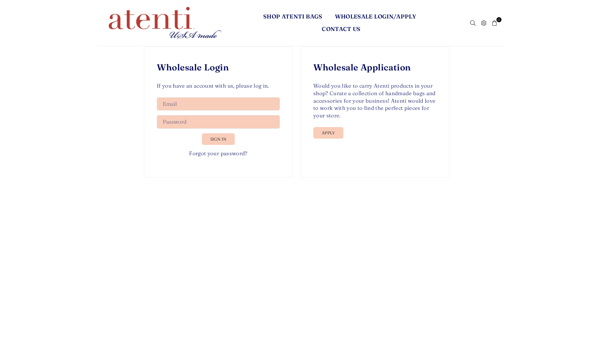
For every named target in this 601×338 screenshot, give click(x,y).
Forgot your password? (218, 153)
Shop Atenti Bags (292, 16)
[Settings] (483, 23)
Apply (328, 132)
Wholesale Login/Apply (375, 16)
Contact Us (341, 29)
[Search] (472, 23)
